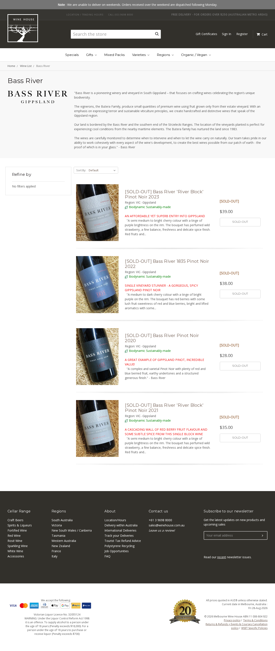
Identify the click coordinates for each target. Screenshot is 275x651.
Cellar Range (19, 511)
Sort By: (81, 170)
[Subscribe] (262, 535)
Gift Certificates (206, 34)
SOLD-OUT (240, 221)
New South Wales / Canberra (72, 530)
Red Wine (14, 535)
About (110, 511)
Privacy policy (232, 620)
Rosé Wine (15, 541)
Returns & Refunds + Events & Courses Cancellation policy (236, 626)
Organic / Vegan (194, 55)
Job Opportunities (116, 551)
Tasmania (58, 535)
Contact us (158, 511)
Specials (72, 55)
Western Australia (64, 541)
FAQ (107, 556)
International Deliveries (120, 530)
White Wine (15, 551)
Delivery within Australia (121, 525)
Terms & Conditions (255, 620)
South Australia (62, 520)
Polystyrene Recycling (119, 546)
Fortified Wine (17, 530)
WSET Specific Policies (254, 628)
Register (242, 34)
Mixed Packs (114, 55)
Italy (54, 556)
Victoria (57, 525)
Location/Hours (115, 520)
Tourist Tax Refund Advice (122, 541)
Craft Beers (15, 520)
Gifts (90, 55)
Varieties (139, 55)
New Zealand (61, 546)
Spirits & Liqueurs (20, 525)
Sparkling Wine (18, 546)
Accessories (16, 556)
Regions (164, 55)
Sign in (226, 34)
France (56, 551)
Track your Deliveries (119, 535)
